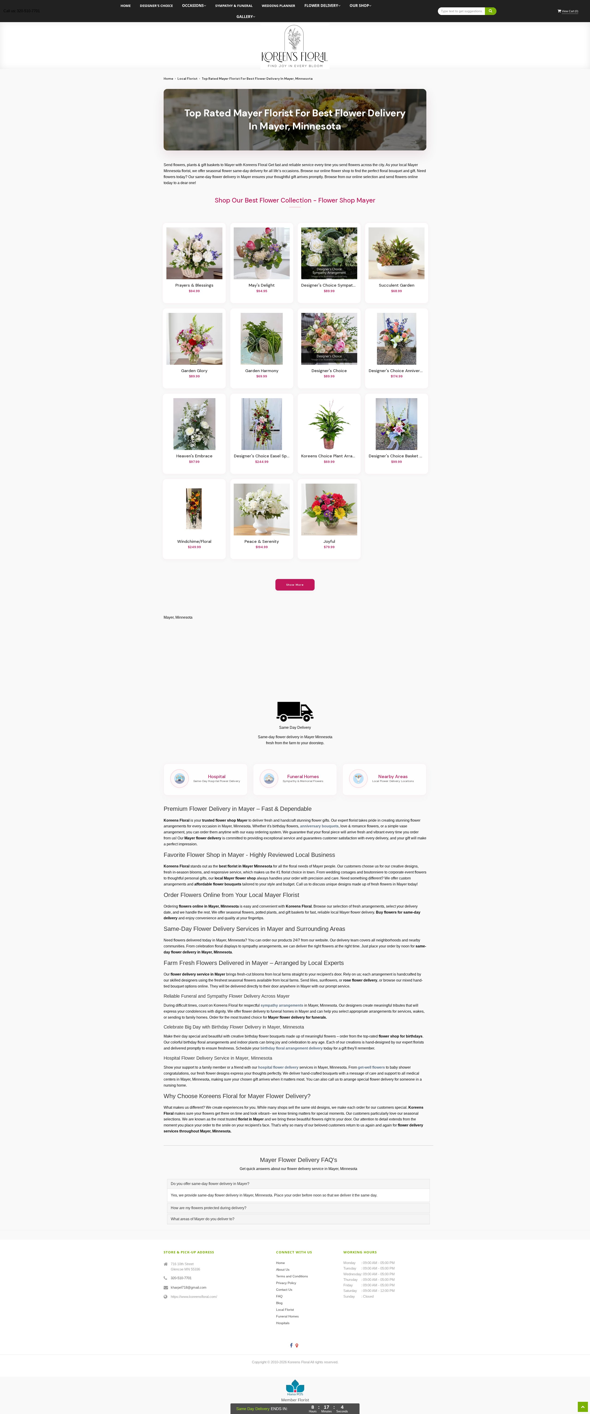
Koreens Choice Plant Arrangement (329, 456)
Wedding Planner (278, 5)
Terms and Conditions (292, 1276)
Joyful (329, 541)
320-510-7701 (181, 1278)
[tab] (298, 1184)
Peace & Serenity (262, 541)
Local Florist (187, 78)
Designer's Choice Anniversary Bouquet (397, 370)
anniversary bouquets (319, 826)
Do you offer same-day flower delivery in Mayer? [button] (210, 1184)
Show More (295, 585)
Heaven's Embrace (194, 456)
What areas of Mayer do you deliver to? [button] (202, 1219)
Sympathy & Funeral (234, 5)
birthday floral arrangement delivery (291, 1048)
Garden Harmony (261, 370)
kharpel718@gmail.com (188, 1287)
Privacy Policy (286, 1283)
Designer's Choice (156, 5)
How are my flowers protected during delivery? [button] (208, 1208)
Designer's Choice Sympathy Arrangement (329, 285)
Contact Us (284, 1289)
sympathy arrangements (282, 1005)
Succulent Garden (396, 285)
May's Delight (262, 285)
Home (126, 5)
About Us (282, 1269)
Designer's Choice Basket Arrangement (397, 456)
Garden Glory (194, 370)
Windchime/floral (194, 541)
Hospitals (282, 1323)
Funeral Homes (287, 1316)
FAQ (279, 1296)
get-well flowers (371, 1067)
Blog (279, 1303)
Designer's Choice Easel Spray (262, 456)
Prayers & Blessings (194, 285)
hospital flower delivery (278, 1067)
